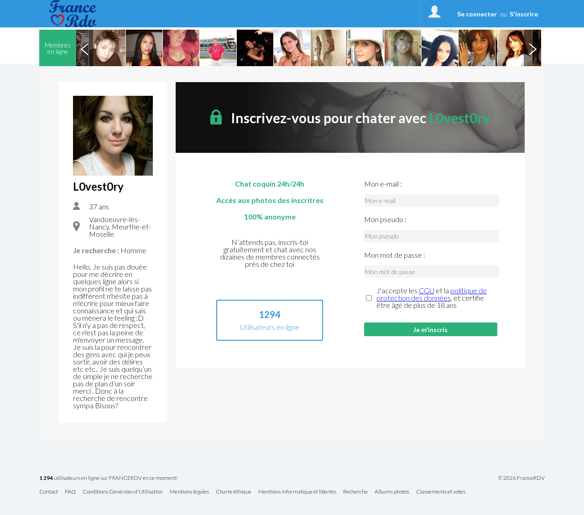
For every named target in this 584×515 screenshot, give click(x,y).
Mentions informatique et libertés (297, 492)
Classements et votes (440, 492)
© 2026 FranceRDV (521, 478)
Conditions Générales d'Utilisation (123, 492)
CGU (426, 290)
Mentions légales (189, 492)
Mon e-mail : (383, 183)
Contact (48, 492)
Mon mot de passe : (394, 255)
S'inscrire (524, 14)
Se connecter (477, 14)
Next (532, 48)
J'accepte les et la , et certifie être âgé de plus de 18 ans (431, 298)
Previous (84, 48)
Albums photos (392, 492)
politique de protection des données (431, 294)
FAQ (70, 492)
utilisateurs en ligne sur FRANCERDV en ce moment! (108, 478)
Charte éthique (233, 492)
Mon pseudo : (385, 219)
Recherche (355, 492)
